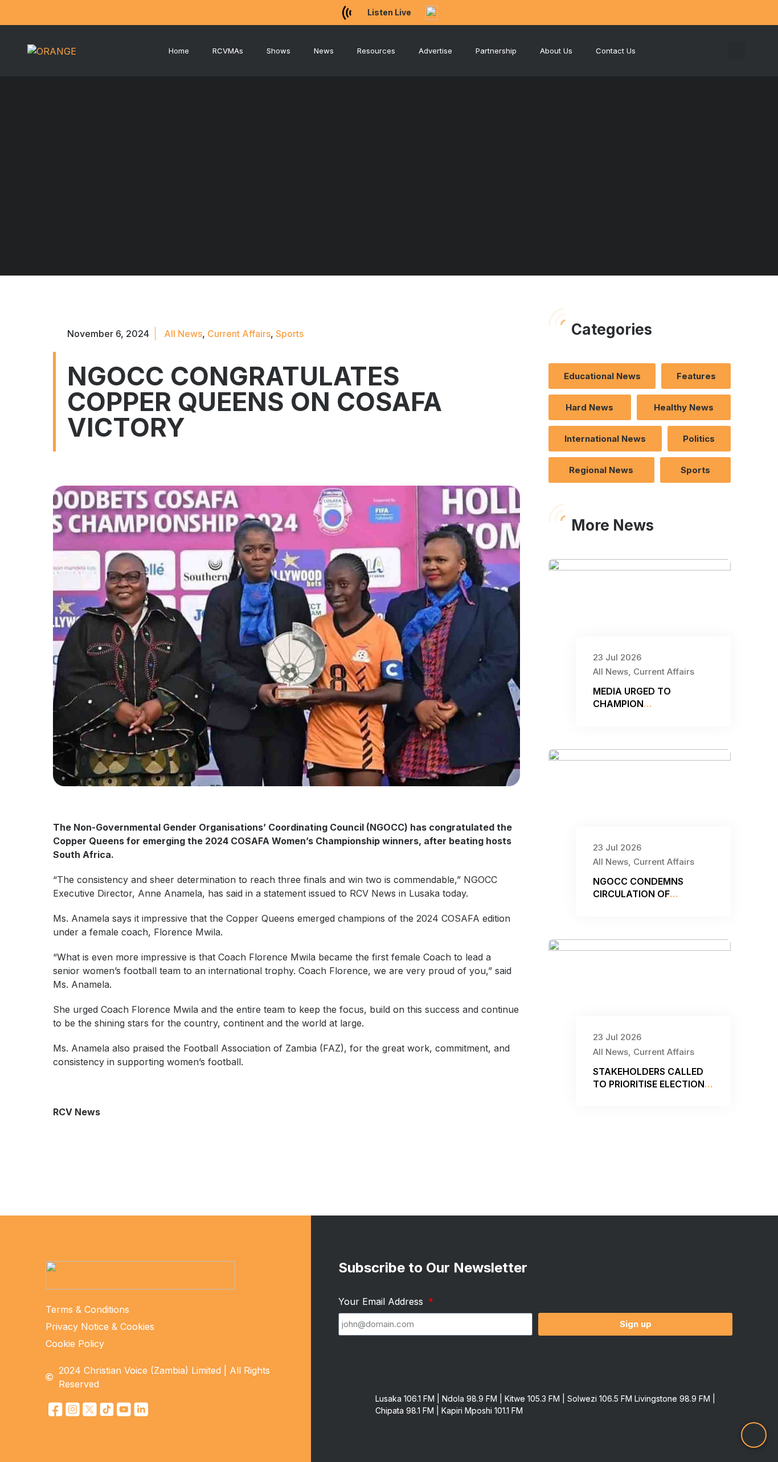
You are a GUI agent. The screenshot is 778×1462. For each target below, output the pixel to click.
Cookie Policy (75, 1343)
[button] (736, 50)
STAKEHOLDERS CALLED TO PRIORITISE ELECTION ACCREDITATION (649, 1084)
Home (179, 50)
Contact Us (616, 50)
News (324, 50)
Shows (278, 50)
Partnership (496, 50)
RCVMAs (227, 50)
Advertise (435, 50)
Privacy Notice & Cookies (100, 1326)
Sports (290, 333)
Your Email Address (382, 1301)
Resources (376, 50)
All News (183, 333)
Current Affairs (239, 333)
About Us (556, 50)
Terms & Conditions (87, 1309)
